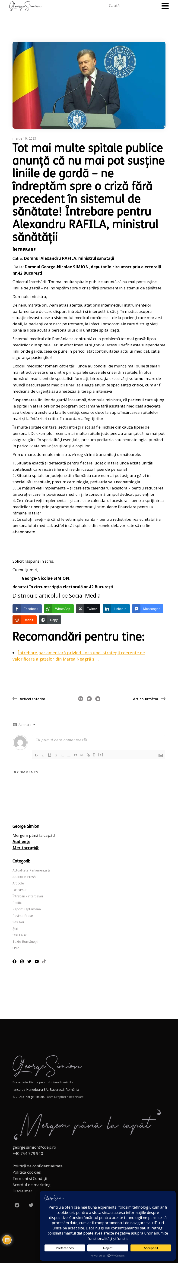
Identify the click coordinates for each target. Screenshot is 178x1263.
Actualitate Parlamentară (31, 870)
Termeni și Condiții (30, 1178)
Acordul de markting (32, 1184)
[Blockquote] (75, 755)
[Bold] (36, 755)
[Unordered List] (69, 755)
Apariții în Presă (24, 876)
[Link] (88, 755)
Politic (17, 902)
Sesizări (18, 922)
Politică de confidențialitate (38, 1166)
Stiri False (20, 935)
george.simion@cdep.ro (34, 1147)
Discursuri (20, 889)
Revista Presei (23, 915)
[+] (100, 754)
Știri (15, 928)
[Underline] (49, 755)
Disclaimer (22, 1191)
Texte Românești (25, 941)
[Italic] (43, 755)
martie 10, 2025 (24, 138)
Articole (18, 883)
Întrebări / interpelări (28, 896)
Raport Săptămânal (27, 909)
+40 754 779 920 (28, 1153)
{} (94, 754)
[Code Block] (82, 755)
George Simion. (34, 1097)
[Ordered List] (62, 755)
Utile (16, 948)
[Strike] (56, 755)
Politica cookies (27, 1172)
